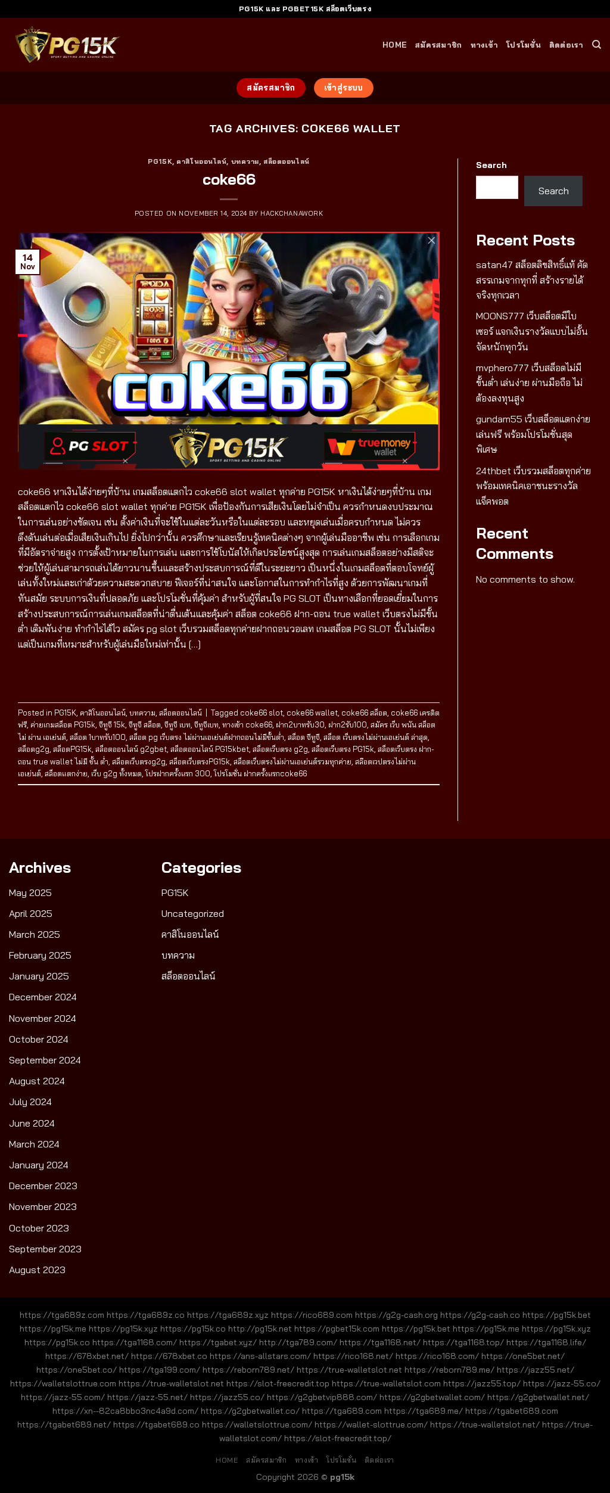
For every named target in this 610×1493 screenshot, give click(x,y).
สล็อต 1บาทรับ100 (98, 737)
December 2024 (43, 997)
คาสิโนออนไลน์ (201, 161)
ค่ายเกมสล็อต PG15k (62, 724)
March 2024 (34, 1144)
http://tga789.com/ (298, 1342)
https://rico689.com (312, 1315)
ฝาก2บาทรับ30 (300, 724)
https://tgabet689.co (156, 1424)
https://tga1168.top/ (463, 1342)
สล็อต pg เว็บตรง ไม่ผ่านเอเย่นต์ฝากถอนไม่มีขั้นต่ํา (206, 737)
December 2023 (43, 1186)
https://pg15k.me (53, 1328)
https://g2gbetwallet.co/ (250, 1410)
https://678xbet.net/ (87, 1356)
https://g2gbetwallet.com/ (432, 1397)
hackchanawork (291, 213)
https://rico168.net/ (353, 1356)
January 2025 (39, 976)
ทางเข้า (485, 44)
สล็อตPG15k (72, 749)
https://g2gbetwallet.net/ (538, 1397)
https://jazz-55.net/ (147, 1397)
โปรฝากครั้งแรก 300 (177, 773)
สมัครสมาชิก (438, 44)
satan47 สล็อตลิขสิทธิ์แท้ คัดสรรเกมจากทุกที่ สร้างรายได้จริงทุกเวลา (532, 280)
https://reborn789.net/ (248, 1369)
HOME (394, 44)
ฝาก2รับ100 (347, 724)
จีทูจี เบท (177, 724)
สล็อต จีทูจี (304, 737)
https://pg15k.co (193, 1328)
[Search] (596, 44)
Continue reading (229, 671)
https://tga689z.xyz (228, 1315)
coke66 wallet (312, 712)
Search (491, 165)
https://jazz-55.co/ (561, 1383)
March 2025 (34, 934)
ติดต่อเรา (566, 44)
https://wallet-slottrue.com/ (371, 1424)
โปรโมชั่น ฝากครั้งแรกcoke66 (260, 773)
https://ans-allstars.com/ (260, 1356)
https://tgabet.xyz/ (218, 1342)
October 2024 (39, 1039)
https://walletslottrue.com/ (257, 1424)
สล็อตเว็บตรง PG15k (343, 749)
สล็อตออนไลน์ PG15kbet (209, 749)
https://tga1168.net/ (380, 1342)
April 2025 (30, 913)
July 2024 (30, 1102)
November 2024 (42, 1018)
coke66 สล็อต (364, 712)
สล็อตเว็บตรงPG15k (199, 761)
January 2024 (39, 1165)
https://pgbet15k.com (336, 1328)
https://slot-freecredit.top (277, 1383)
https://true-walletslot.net (349, 1369)
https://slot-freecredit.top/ (337, 1438)
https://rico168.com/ (437, 1356)
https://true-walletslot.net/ (485, 1424)
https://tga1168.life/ (546, 1342)
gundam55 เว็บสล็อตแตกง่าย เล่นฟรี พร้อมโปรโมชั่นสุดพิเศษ (533, 434)
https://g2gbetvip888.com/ (322, 1397)
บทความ (245, 161)
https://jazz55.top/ (482, 1383)
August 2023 (37, 1270)
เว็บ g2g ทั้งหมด (116, 773)
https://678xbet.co (169, 1356)
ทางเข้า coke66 (247, 724)
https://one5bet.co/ (76, 1369)
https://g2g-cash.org (396, 1315)
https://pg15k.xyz (123, 1328)
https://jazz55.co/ (227, 1397)
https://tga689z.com (62, 1315)
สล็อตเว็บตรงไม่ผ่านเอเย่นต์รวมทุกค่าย (292, 761)
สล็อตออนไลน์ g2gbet (131, 749)
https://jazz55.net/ (535, 1369)
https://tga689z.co (146, 1315)
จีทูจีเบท (206, 724)
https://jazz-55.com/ (63, 1397)
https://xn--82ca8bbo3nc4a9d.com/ (125, 1410)
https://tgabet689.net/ (64, 1424)
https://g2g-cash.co (480, 1315)
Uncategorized (192, 913)
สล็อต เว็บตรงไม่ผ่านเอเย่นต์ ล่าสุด (375, 737)
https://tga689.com (342, 1410)
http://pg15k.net (260, 1328)
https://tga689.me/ (423, 1410)
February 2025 (40, 955)
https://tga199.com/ (159, 1369)
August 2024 (37, 1081)
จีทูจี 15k (112, 724)
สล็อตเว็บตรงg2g (139, 761)
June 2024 (32, 1123)
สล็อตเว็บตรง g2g (280, 749)
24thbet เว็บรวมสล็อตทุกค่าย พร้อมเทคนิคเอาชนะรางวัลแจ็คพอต (533, 486)
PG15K (160, 161)
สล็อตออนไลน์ (286, 161)
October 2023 (39, 1228)
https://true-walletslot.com (386, 1383)
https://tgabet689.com (511, 1410)
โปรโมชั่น (523, 44)
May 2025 (30, 892)
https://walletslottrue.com (63, 1383)
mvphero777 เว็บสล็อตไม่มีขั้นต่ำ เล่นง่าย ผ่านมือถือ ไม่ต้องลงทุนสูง (529, 383)
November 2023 (43, 1206)
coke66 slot (261, 712)
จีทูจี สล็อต (145, 724)
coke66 (229, 178)
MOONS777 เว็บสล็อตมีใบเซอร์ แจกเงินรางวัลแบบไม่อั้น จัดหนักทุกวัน (532, 331)
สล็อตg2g (33, 749)
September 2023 (45, 1249)
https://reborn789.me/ (449, 1369)
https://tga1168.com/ (134, 1342)
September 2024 (45, 1060)
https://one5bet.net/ (523, 1356)
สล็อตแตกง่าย (66, 773)
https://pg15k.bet (556, 1315)
